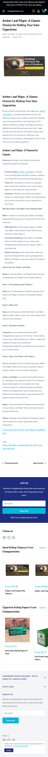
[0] (43, 11)
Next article (38, 463)
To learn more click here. (20, 746)
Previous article (11, 463)
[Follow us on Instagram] (13, 537)
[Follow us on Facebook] (4, 537)
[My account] (38, 11)
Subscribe (24, 511)
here (4, 298)
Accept (8, 750)
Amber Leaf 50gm (26, 172)
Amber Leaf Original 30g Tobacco (15, 592)
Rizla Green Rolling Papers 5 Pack (16, 652)
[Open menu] (3, 11)
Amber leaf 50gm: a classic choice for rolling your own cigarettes (22, 447)
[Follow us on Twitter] (9, 537)
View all (42, 548)
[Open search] (33, 11)
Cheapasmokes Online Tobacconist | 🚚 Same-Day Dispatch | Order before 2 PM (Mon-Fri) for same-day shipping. (24, 3)
